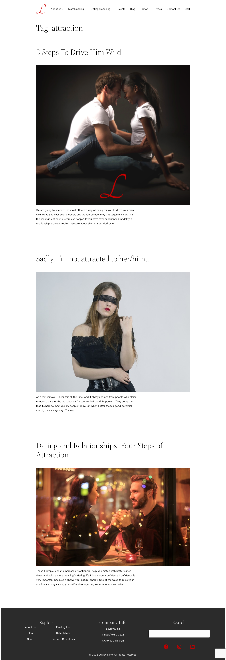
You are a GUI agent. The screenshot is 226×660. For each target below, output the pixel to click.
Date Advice (63, 633)
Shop (30, 639)
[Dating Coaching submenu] (112, 9)
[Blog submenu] (137, 9)
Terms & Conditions (63, 639)
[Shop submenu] (150, 9)
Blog (30, 633)
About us (30, 627)
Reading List (63, 627)
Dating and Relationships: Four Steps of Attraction (99, 450)
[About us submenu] (62, 9)
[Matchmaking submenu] (85, 9)
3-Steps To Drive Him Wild (78, 52)
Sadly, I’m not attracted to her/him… (93, 258)
